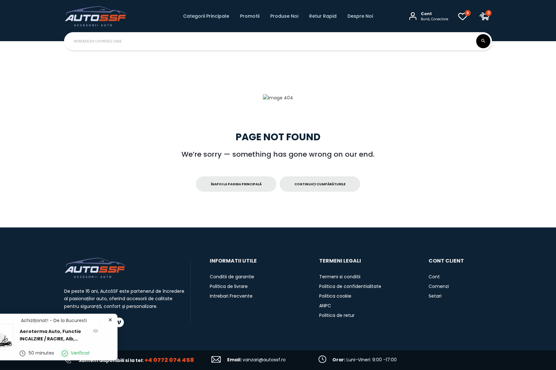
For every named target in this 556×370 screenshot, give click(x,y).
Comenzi (439, 286)
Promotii (249, 16)
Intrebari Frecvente (231, 296)
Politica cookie (335, 296)
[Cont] (412, 16)
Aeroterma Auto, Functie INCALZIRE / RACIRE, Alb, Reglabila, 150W (69, 335)
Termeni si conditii (339, 276)
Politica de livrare (229, 286)
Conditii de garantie (232, 276)
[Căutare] (483, 41)
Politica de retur (337, 315)
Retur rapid (323, 16)
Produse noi (284, 16)
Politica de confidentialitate (350, 286)
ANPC (325, 305)
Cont (434, 276)
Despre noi (360, 16)
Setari (435, 296)
